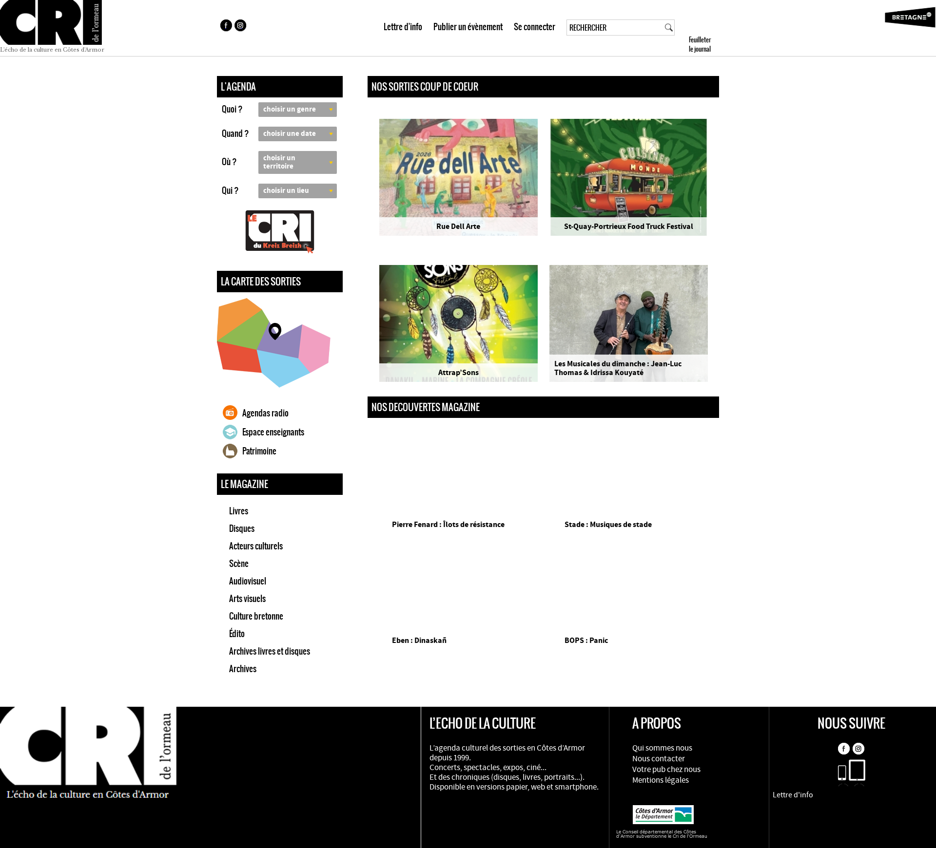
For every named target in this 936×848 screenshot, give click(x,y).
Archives (242, 668)
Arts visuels (247, 598)
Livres (238, 511)
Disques (241, 528)
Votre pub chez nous (666, 769)
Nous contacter (658, 759)
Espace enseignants (273, 432)
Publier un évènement (468, 26)
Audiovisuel (247, 581)
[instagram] (241, 26)
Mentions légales (660, 780)
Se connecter (534, 26)
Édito (237, 633)
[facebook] (225, 26)
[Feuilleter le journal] (717, 28)
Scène (239, 563)
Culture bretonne (256, 616)
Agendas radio (265, 413)
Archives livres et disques (269, 651)
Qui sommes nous (662, 748)
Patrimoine (259, 451)
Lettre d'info (403, 26)
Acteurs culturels (256, 546)
